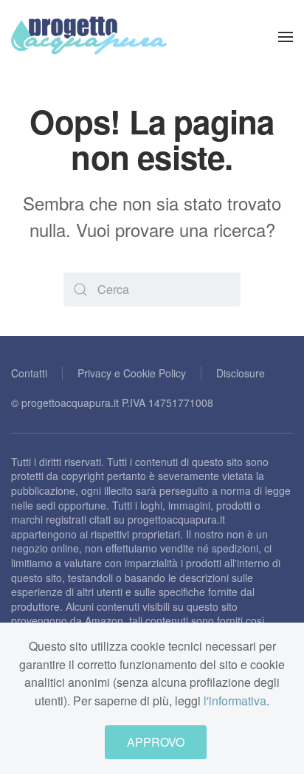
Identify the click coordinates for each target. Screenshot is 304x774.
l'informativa (235, 700)
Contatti (29, 373)
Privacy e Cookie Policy (131, 373)
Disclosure (240, 373)
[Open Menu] (285, 36)
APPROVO (155, 741)
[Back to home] (89, 36)
